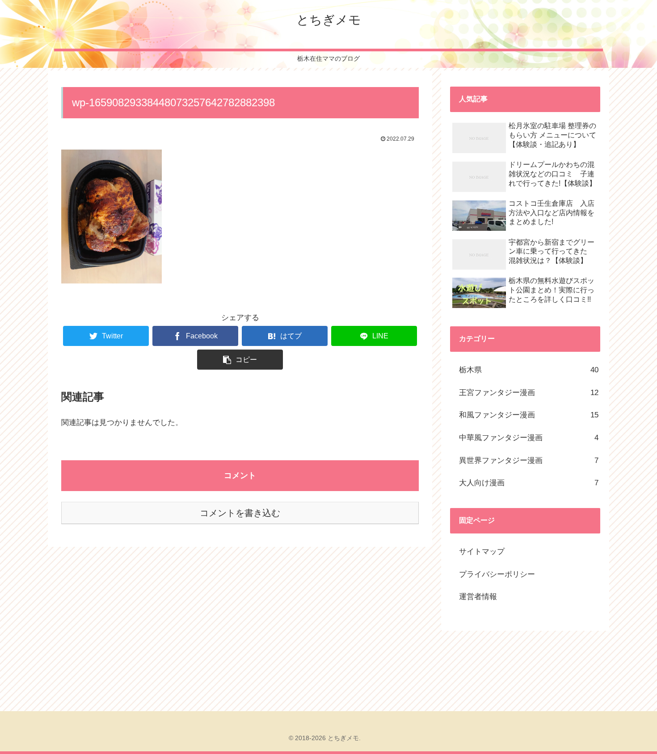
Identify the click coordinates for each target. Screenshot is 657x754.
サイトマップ (482, 551)
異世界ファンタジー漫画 (528, 460)
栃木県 (528, 370)
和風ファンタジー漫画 (528, 415)
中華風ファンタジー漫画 (528, 437)
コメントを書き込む (240, 513)
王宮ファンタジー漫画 (528, 392)
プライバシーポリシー (497, 574)
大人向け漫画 (528, 483)
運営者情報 (478, 596)
